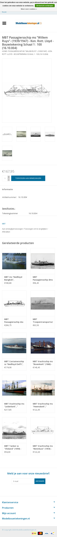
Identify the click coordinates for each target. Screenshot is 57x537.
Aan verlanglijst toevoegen (12, 229)
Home (4, 51)
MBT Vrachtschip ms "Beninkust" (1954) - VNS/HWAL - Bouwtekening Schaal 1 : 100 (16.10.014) (43, 447)
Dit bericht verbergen (44, 6)
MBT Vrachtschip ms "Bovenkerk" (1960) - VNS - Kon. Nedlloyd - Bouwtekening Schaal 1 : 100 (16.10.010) (43, 363)
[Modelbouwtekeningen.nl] (32, 23)
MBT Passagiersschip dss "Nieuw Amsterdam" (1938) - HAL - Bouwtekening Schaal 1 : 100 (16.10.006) (14, 320)
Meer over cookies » (29, 9)
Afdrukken (6, 232)
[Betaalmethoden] (34, 533)
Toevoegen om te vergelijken (35, 229)
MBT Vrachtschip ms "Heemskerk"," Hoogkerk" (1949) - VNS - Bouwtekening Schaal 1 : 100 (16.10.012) (43, 405)
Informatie (7, 189)
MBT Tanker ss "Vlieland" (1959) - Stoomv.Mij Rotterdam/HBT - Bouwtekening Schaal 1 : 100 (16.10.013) (12, 447)
